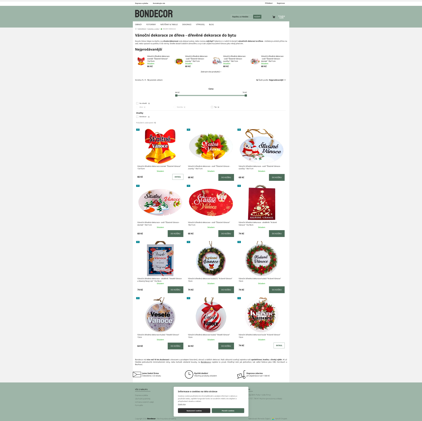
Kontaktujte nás (159, 3)
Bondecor (144, 117)
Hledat (257, 17)
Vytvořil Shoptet (281, 418)
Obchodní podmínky (142, 398)
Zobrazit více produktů (210, 71)
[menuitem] (138, 24)
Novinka (181, 107)
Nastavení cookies (194, 411)
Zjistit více (182, 404)
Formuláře (139, 405)
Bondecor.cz (206, 362)
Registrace (281, 3)
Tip (216, 107)
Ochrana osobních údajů (144, 402)
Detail (178, 177)
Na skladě (144, 103)
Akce (142, 107)
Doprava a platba (141, 3)
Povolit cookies (228, 411)
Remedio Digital (264, 418)
